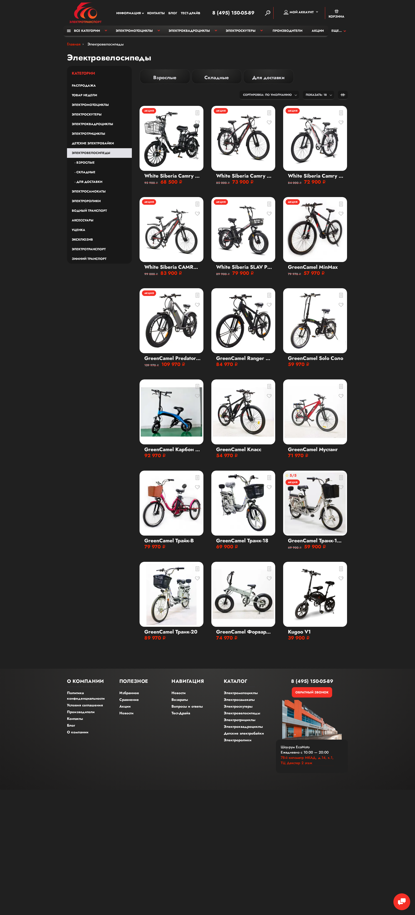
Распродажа (84, 85)
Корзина (336, 16)
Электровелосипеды (91, 153)
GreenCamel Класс (238, 449)
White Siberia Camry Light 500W (316, 176)
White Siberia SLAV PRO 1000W (244, 267)
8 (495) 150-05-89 (233, 13)
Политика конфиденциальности (86, 695)
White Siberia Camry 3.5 (172, 176)
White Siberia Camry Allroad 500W (244, 176)
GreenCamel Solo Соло (315, 358)
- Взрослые (83, 162)
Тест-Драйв (190, 13)
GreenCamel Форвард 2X (244, 632)
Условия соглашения (85, 705)
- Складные (83, 172)
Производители (287, 30)
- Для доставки (87, 181)
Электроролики (86, 201)
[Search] (268, 13)
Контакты (156, 13)
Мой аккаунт (302, 12)
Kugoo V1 (299, 632)
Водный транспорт (89, 210)
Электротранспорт (89, 249)
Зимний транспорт (89, 258)
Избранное (129, 693)
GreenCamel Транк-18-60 (316, 541)
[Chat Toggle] (401, 901)
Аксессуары (82, 220)
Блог (172, 13)
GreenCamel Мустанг (313, 449)
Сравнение (129, 699)
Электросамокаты (89, 191)
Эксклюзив (82, 239)
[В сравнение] (197, 113)
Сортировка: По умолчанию (267, 95)
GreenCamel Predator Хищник (172, 358)
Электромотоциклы (134, 30)
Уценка (78, 230)
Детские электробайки (93, 143)
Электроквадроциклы (189, 30)
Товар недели (84, 95)
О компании (77, 732)
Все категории (86, 30)
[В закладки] (197, 122)
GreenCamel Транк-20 (170, 632)
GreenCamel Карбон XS (172, 449)
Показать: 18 (316, 95)
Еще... (336, 30)
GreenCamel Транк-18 (242, 541)
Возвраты (179, 699)
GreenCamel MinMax (313, 267)
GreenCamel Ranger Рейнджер (244, 358)
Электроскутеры (241, 30)
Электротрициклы (88, 133)
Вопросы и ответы (187, 706)
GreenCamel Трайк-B (169, 541)
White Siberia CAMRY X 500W (172, 267)
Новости (126, 713)
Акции (318, 30)
